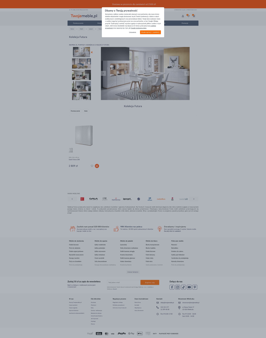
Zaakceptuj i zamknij (150, 32)
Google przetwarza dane (138, 28)
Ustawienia (132, 32)
